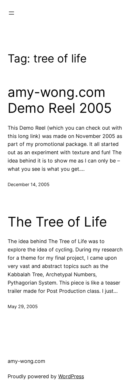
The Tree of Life (57, 222)
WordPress (71, 376)
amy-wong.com (26, 361)
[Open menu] (11, 13)
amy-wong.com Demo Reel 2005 (60, 100)
